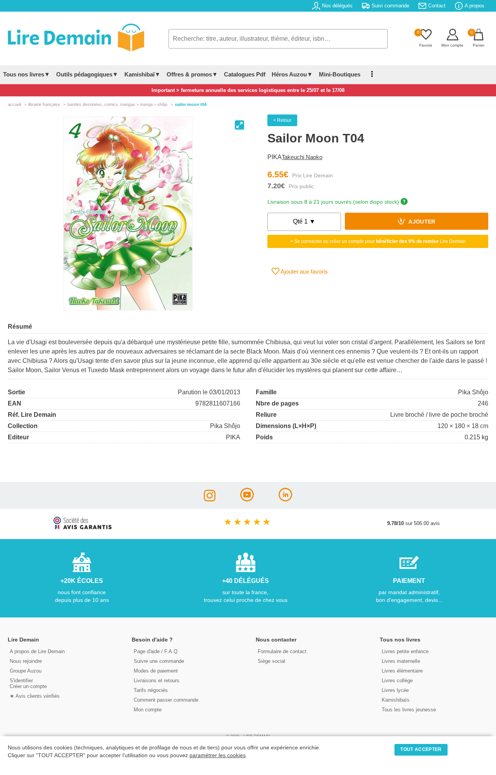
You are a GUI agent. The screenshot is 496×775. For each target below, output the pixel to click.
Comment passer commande (166, 700)
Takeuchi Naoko (302, 157)
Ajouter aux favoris (303, 271)
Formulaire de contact (282, 651)
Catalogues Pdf (244, 74)
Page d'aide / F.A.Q (155, 651)
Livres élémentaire (402, 671)
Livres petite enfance (405, 651)
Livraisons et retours (156, 680)
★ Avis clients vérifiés (35, 696)
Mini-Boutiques (339, 74)
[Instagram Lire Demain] (209, 499)
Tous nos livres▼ (26, 74)
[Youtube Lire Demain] (247, 499)
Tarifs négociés (151, 690)
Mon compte (148, 710)
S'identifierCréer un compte (28, 683)
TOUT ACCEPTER (420, 749)
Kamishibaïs (396, 700)
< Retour (282, 120)
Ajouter (421, 222)
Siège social (271, 661)
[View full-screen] (239, 125)
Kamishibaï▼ (142, 74)
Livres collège (397, 680)
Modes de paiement (156, 671)
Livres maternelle (401, 661)
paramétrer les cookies (217, 755)
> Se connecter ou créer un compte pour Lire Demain (378, 241)
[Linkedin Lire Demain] (285, 499)
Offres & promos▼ (192, 74)
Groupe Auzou (25, 671)
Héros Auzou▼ (292, 74)
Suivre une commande (159, 661)
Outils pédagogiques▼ (87, 74)
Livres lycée (395, 690)
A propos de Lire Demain (37, 651)
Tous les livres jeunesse (409, 710)
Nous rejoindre (26, 661)
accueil (14, 104)
